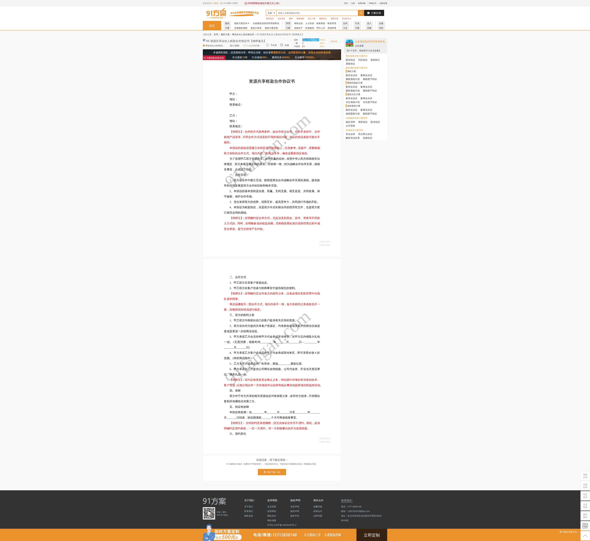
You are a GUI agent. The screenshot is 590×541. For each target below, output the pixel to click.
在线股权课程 (241, 27)
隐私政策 (248, 515)
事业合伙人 (346, 18)
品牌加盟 (383, 3)
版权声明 (294, 511)
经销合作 (372, 3)
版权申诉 (294, 515)
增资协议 (363, 121)
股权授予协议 (370, 90)
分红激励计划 (353, 102)
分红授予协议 (370, 102)
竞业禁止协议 (365, 134)
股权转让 (323, 18)
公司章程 (350, 125)
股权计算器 (256, 27)
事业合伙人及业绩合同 (243, 34)
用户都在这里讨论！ (569, 531)
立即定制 (372, 535)
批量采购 (362, 3)
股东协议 (270, 18)
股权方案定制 (271, 27)
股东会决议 (351, 75)
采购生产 (298, 27)
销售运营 (298, 23)
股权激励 (300, 18)
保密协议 (367, 137)
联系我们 (248, 511)
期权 (291, 18)
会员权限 (271, 506)
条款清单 (350, 121)
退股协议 (350, 63)
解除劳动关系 (353, 137)
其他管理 (332, 27)
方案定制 (376, 13)
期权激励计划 (353, 79)
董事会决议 (366, 75)
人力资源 (309, 23)
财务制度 (320, 23)
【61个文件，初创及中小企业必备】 (363, 50)
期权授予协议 (370, 79)
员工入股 (311, 18)
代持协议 (363, 59)
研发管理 (331, 23)
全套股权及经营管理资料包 (266, 23)
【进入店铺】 (234, 45)
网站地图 (271, 520)
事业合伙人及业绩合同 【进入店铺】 (216, 45)
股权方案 (225, 34)
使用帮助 (271, 511)
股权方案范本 (241, 23)
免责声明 (294, 506)
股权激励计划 (353, 90)
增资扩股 (334, 18)
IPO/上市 (320, 27)
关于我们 (248, 506)
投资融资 (309, 27)
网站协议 (271, 515)
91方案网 (214, 3)
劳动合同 (350, 134)
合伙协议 (281, 18)
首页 (212, 26)
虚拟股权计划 (353, 113)
